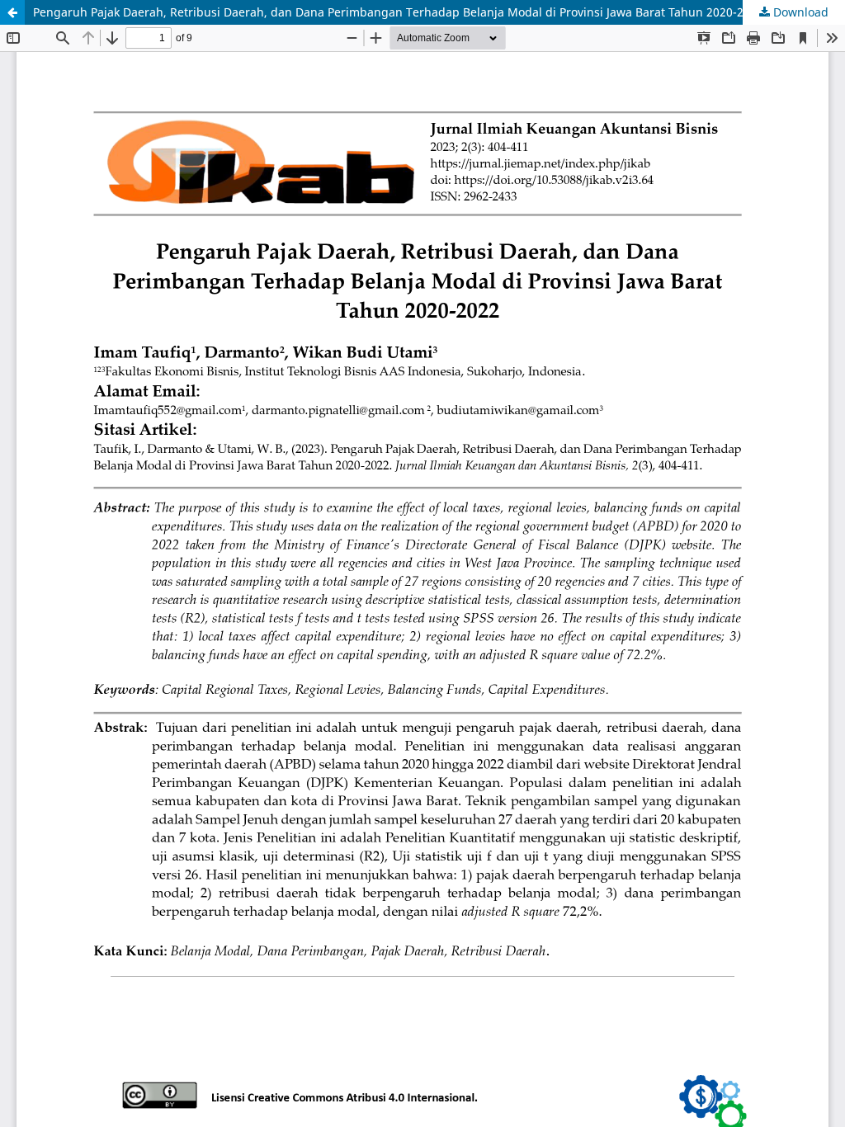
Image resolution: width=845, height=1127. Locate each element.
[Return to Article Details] (12, 12)
